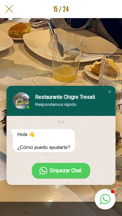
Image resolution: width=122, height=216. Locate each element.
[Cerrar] (9, 9)
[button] (109, 91)
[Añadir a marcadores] (113, 9)
